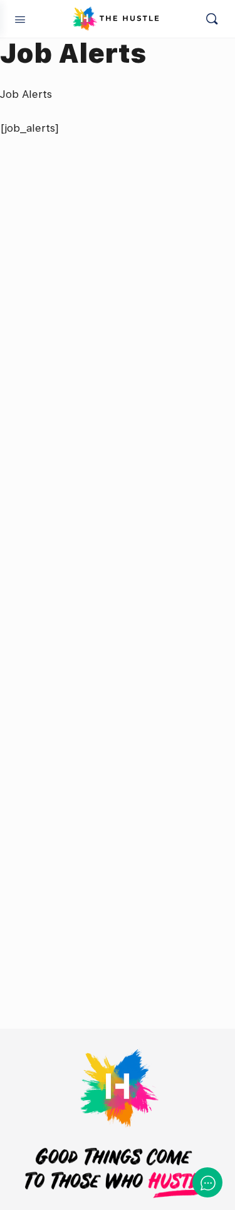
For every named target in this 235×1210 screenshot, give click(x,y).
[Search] (211, 19)
